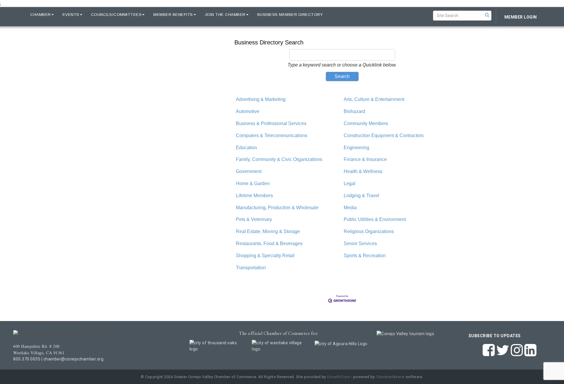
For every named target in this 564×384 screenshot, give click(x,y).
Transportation (251, 267)
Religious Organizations (369, 231)
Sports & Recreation (365, 255)
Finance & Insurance (365, 159)
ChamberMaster (390, 377)
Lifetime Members (254, 195)
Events (71, 14)
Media (350, 207)
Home (15, 14)
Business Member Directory (290, 14)
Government (248, 171)
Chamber (40, 14)
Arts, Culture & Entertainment (374, 99)
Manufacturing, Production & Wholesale (277, 207)
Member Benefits (173, 14)
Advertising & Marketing (261, 99)
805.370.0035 (26, 359)
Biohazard (354, 111)
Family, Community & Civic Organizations (279, 159)
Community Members (366, 123)
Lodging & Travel (361, 195)
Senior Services (360, 243)
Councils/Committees (116, 14)
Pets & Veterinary (254, 219)
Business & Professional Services (271, 123)
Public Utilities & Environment (375, 219)
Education (246, 147)
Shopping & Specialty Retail (265, 255)
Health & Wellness (363, 171)
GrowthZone (338, 377)
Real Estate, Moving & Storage (268, 231)
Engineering (356, 147)
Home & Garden (253, 183)
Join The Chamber (225, 14)
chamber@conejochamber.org (73, 359)
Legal (349, 183)
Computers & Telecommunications (271, 135)
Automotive (247, 111)
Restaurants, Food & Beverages (269, 243)
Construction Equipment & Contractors (384, 135)
